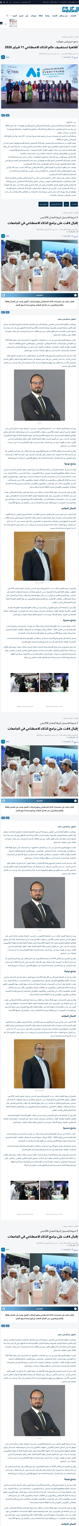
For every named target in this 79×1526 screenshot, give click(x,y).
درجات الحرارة (46, 2)
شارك (7, 57)
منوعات (33, 16)
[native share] (3, 57)
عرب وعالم (64, 16)
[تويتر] (7, 2)
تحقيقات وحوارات (67, 212)
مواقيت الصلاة (54, 2)
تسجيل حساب (16, 2)
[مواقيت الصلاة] (1, 24)
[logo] (70, 9)
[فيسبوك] (10, 2)
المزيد (15, 16)
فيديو (21, 16)
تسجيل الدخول (25, 2)
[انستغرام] (4, 2)
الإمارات (73, 16)
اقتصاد (54, 16)
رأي (27, 16)
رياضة (47, 16)
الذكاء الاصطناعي (56, 204)
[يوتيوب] (1, 2)
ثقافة (41, 16)
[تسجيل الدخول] (29, 2)
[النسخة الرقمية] (13, 23)
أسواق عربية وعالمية (67, 36)
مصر (66, 204)
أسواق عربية (43, 204)
